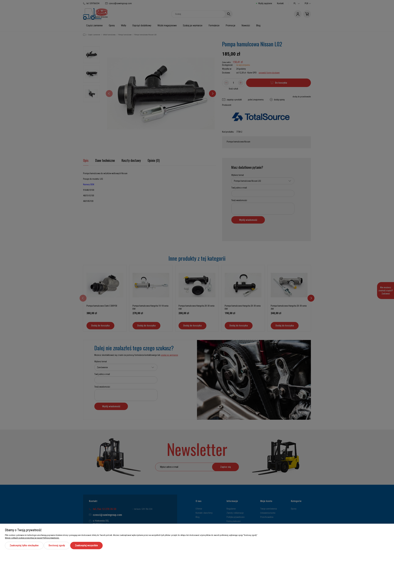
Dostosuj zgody (57, 545)
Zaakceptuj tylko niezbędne (24, 545)
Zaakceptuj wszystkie (86, 545)
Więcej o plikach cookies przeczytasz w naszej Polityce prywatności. (32, 538)
